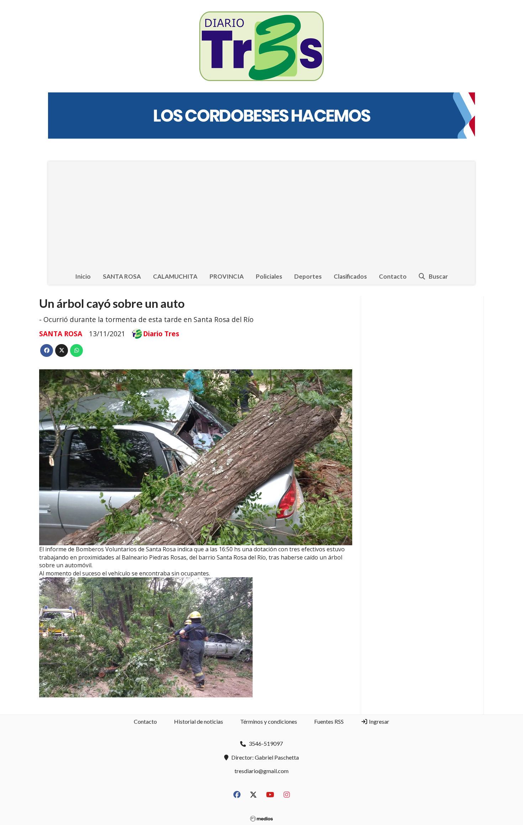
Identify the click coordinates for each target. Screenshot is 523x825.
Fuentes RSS (329, 721)
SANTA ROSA (122, 276)
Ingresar (378, 721)
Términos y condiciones (268, 721)
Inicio (83, 276)
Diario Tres (161, 334)
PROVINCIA (227, 276)
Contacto (393, 276)
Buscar (438, 276)
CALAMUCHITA (175, 276)
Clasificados (350, 276)
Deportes (308, 276)
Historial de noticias (198, 721)
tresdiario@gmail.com (261, 770)
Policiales (269, 276)
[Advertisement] (261, 214)
